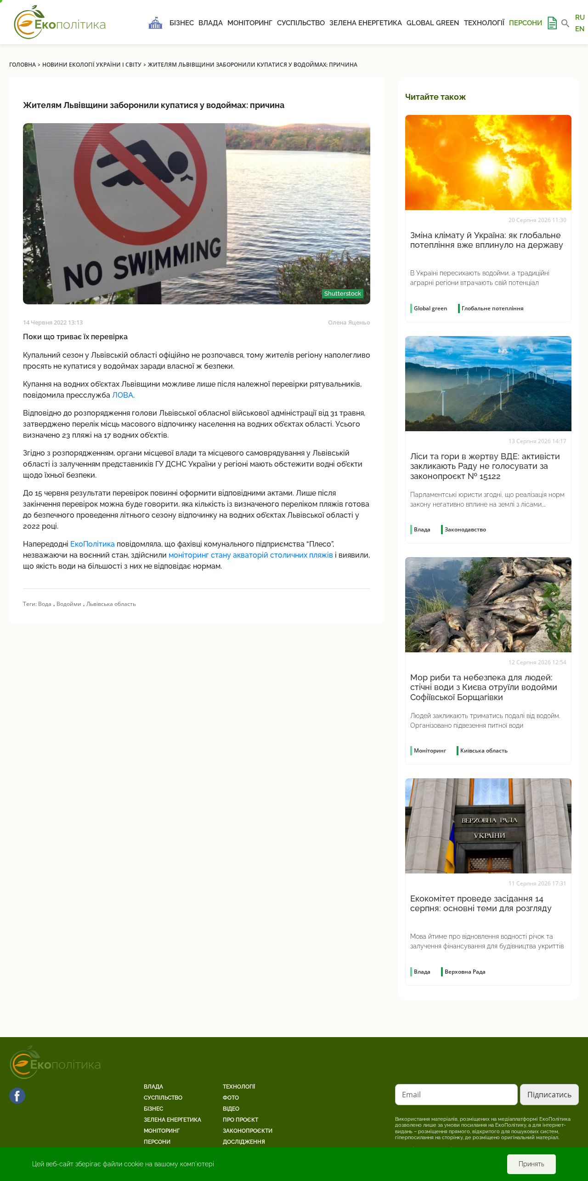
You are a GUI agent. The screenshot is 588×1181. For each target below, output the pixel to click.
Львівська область (111, 604)
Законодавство (465, 529)
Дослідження (244, 1142)
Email (411, 1094)
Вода (44, 604)
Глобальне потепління (493, 308)
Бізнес (182, 23)
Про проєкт (240, 1120)
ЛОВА (122, 395)
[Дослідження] (552, 23)
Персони (525, 23)
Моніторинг (249, 23)
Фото (231, 1098)
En (580, 28)
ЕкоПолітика (92, 544)
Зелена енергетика (365, 23)
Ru (580, 17)
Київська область (484, 750)
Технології (484, 23)
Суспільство (301, 23)
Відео (231, 1109)
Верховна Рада (465, 972)
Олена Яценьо (349, 322)
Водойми (69, 604)
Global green (433, 23)
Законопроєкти (247, 1131)
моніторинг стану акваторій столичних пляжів (251, 555)
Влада (210, 23)
